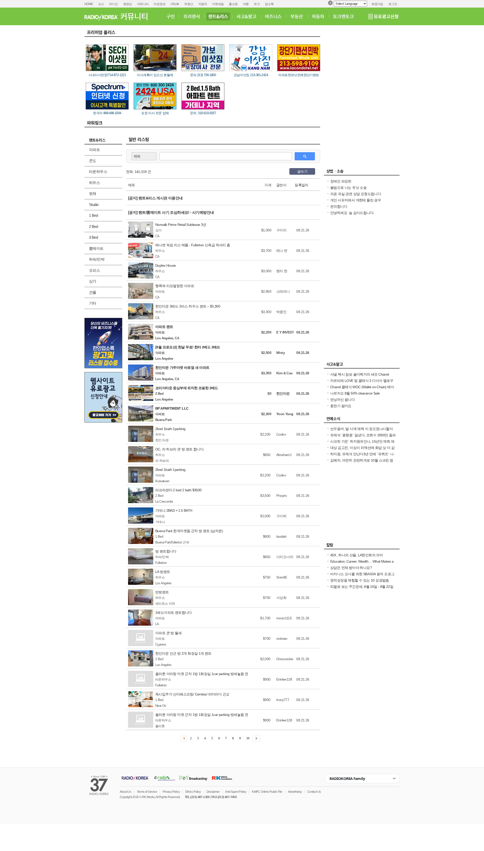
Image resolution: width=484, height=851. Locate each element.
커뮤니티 (143, 4)
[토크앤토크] (343, 16)
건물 (92, 292)
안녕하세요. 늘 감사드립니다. (352, 213)
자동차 (202, 4)
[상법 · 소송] (361, 172)
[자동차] (318, 16)
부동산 (188, 4)
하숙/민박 (96, 259)
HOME (88, 4)
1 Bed (93, 215)
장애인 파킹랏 (340, 181)
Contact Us (314, 792)
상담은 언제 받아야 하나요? (351, 568)
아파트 (94, 149)
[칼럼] (361, 546)
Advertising (294, 792)
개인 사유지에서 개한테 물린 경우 (355, 200)
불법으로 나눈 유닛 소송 (348, 188)
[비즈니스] (273, 16)
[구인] (170, 16)
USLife (175, 4)
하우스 (94, 182)
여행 (246, 4)
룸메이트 (96, 248)
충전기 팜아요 (340, 406)
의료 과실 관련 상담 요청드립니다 (355, 194)
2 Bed (93, 226)
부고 (257, 4)
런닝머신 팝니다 (342, 400)
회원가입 (377, 4)
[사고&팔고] (246, 16)
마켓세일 (218, 4)
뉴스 (101, 4)
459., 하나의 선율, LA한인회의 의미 (356, 555)
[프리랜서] (191, 16)
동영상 (127, 4)
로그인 (392, 4)
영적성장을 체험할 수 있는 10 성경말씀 (359, 580)
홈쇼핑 (233, 4)
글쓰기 (302, 171)
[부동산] (297, 16)
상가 (92, 281)
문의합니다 (338, 206)
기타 (92, 303)
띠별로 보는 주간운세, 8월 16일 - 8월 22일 (361, 587)
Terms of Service (147, 792)
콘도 (92, 161)
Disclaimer (213, 792)
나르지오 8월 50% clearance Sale (355, 393)
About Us (125, 792)
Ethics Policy (193, 792)
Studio (93, 204)
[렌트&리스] (218, 16)
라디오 (113, 4)
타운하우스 (98, 171)
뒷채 (92, 193)
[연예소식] (361, 419)
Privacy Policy (171, 792)
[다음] (256, 738)
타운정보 (159, 4)
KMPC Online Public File (267, 792)
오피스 (94, 270)
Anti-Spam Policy (235, 792)
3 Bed (93, 237)
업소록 (269, 4)
